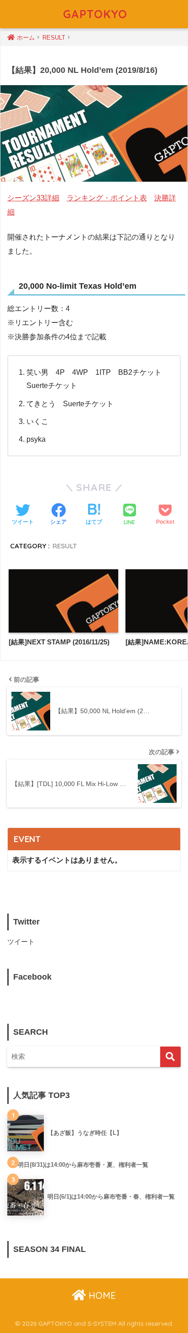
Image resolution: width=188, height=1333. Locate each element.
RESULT (64, 545)
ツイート (21, 941)
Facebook (32, 976)
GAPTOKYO (95, 14)
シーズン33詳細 (33, 198)
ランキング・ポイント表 (107, 198)
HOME (101, 1295)
